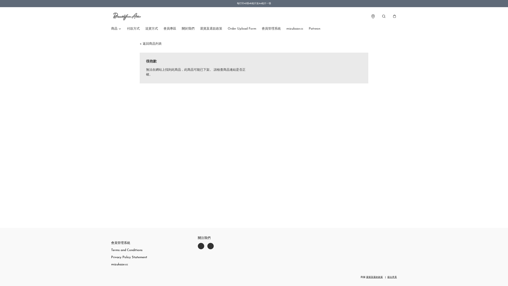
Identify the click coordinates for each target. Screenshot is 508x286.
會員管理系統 (271, 28)
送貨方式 (151, 28)
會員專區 (170, 28)
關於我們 (188, 28)
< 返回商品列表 (151, 43)
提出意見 (392, 277)
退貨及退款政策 (211, 28)
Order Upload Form (242, 28)
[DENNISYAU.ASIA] (127, 16)
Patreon (314, 28)
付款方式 (133, 28)
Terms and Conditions (126, 250)
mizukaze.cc (294, 28)
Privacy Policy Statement (129, 257)
